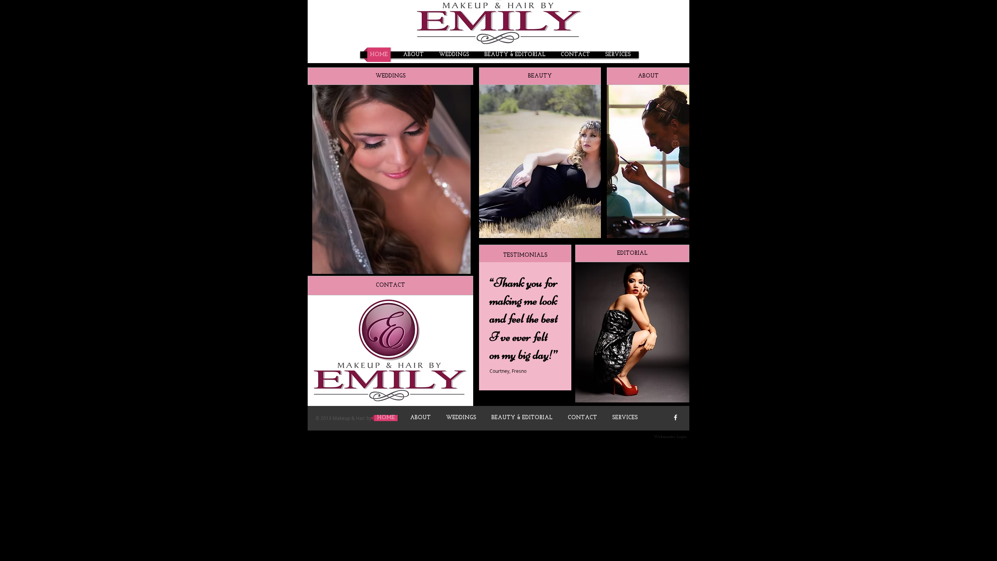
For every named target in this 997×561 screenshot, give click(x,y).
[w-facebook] (675, 417)
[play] (589, 226)
